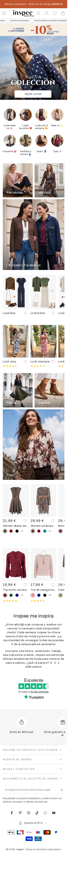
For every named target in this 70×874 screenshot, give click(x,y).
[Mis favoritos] (55, 13)
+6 (50, 595)
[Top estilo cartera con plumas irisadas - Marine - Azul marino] (17, 595)
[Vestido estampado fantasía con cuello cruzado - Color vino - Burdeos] (39, 531)
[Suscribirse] (62, 790)
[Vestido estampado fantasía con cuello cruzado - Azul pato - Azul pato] (45, 531)
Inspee (20, 849)
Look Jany (9, 361)
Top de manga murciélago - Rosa (44, 589)
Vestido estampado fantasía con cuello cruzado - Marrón (44, 525)
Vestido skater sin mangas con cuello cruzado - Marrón (16, 525)
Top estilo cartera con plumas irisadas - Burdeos (16, 589)
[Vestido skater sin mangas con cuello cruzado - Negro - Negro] (17, 531)
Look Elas (9, 313)
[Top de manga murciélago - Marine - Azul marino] (39, 595)
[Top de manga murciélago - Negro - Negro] (45, 595)
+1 (22, 531)
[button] (38, 13)
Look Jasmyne (40, 361)
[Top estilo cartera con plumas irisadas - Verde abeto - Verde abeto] (11, 595)
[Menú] (4, 13)
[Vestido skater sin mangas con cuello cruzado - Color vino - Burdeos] (11, 531)
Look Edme (38, 313)
